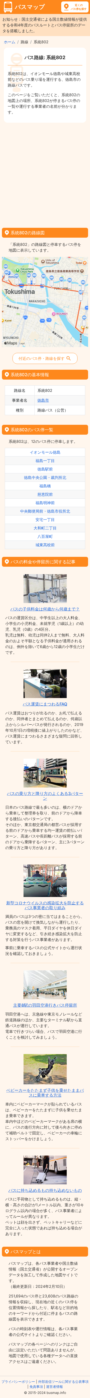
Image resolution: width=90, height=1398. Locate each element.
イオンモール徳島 (45, 452)
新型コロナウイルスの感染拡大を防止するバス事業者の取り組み (45, 905)
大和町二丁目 (45, 528)
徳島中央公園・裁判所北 (45, 477)
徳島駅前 (45, 469)
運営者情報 (54, 1387)
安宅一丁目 (45, 519)
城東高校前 (45, 544)
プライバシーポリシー (18, 1381)
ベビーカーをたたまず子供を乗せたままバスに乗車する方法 (45, 1093)
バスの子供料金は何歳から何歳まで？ (45, 609)
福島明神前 (45, 502)
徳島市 (43, 400)
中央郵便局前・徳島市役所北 (45, 511)
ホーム (9, 41)
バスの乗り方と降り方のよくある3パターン (45, 796)
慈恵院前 (45, 494)
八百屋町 (45, 536)
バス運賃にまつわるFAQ (45, 704)
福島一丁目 (45, 460)
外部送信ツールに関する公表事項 (63, 1381)
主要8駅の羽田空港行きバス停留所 (45, 1005)
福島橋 (45, 485)
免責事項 (36, 1387)
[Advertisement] (45, 173)
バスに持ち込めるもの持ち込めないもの (45, 1190)
